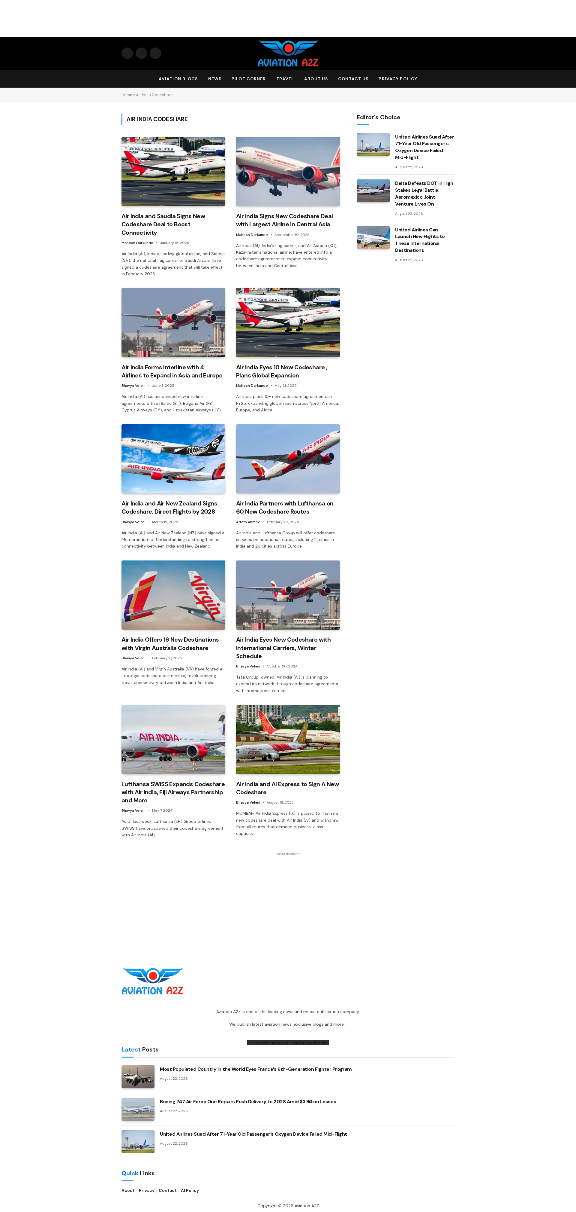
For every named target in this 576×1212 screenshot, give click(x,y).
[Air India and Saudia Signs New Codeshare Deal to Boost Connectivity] (173, 171)
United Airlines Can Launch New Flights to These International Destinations (420, 240)
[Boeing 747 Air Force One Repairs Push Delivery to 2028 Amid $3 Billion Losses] (138, 1109)
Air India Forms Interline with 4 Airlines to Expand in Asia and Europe (172, 371)
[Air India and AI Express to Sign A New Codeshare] (288, 739)
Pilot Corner (249, 78)
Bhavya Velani (134, 385)
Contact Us (353, 78)
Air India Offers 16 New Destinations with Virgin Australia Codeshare (170, 644)
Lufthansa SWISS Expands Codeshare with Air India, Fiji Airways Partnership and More (173, 792)
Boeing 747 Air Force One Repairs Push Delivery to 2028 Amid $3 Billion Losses (248, 1101)
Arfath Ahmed (248, 522)
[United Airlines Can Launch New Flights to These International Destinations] (373, 237)
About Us (316, 78)
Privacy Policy (398, 78)
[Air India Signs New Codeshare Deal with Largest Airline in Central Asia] (288, 171)
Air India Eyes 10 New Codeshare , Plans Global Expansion (281, 371)
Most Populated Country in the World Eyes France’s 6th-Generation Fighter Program (256, 1069)
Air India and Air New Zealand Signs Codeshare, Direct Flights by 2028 (169, 507)
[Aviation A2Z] (288, 53)
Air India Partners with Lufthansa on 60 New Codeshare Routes (284, 507)
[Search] (451, 79)
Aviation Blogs (178, 78)
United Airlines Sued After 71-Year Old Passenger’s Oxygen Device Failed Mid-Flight (424, 147)
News (214, 78)
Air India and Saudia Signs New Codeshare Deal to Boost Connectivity (163, 224)
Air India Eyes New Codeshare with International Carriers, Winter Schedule (283, 648)
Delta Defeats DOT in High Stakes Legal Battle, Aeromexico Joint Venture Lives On (424, 193)
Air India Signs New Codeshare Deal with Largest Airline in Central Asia (284, 220)
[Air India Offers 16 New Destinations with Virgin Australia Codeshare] (173, 595)
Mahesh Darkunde (137, 242)
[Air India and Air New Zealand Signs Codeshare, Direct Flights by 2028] (173, 459)
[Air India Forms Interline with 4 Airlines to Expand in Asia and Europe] (173, 322)
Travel (285, 78)
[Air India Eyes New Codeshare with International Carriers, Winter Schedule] (288, 595)
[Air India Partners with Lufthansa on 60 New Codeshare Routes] (288, 459)
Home (127, 94)
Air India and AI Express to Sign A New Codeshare (287, 788)
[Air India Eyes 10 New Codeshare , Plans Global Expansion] (288, 322)
